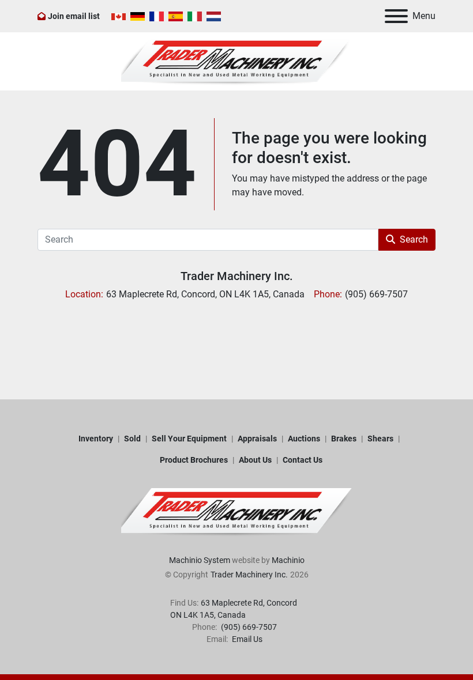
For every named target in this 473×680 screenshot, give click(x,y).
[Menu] (396, 16)
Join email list (74, 16)
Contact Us (302, 459)
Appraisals (257, 438)
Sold (132, 438)
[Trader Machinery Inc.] (236, 511)
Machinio (288, 560)
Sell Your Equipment (189, 438)
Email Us (246, 639)
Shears (380, 438)
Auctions (304, 438)
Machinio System (199, 560)
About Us (255, 459)
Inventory (95, 438)
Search (414, 239)
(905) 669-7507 (248, 627)
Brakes (343, 438)
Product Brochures (194, 459)
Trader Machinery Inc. (237, 276)
